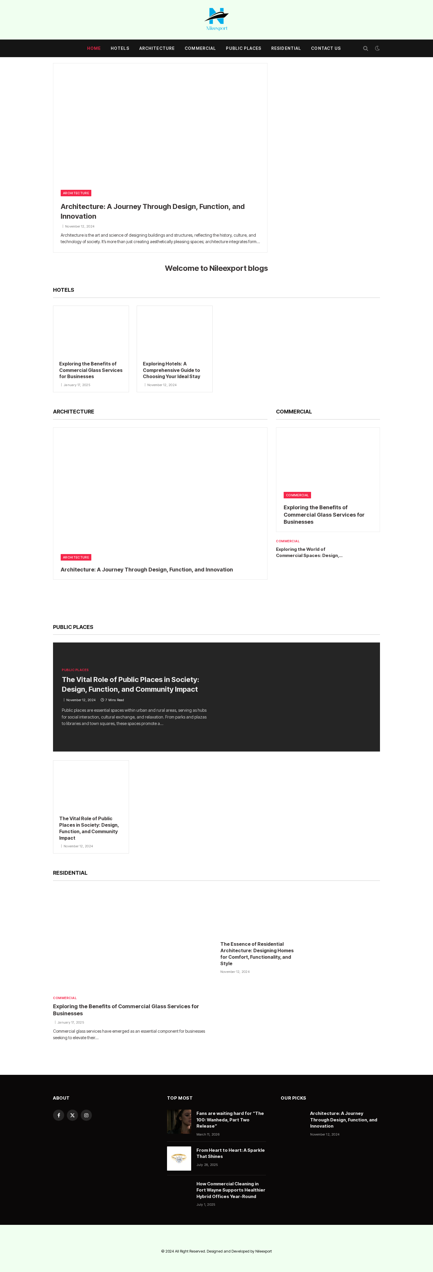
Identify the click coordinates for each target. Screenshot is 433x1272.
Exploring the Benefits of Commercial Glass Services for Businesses (91, 370)
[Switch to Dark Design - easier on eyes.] (376, 48)
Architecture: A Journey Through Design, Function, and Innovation (153, 211)
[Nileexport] (216, 19)
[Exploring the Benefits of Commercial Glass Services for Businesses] (91, 330)
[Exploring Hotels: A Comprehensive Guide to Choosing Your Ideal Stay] (174, 330)
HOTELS (120, 48)
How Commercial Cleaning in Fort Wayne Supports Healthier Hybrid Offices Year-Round (230, 1190)
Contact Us (326, 48)
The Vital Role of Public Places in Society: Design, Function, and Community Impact (130, 684)
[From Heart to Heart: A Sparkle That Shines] (179, 1158)
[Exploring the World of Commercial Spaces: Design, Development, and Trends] (368, 550)
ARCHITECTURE (157, 48)
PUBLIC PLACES (243, 48)
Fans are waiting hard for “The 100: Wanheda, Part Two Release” (230, 1119)
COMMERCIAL (200, 48)
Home (94, 48)
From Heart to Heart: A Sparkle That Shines (230, 1153)
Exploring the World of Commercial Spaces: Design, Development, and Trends (307, 552)
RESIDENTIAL (286, 48)
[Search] (365, 48)
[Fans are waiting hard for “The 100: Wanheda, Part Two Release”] (179, 1122)
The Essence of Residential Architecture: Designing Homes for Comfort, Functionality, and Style (257, 953)
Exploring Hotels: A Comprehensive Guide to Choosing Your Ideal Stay (171, 370)
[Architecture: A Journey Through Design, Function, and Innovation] (160, 123)
